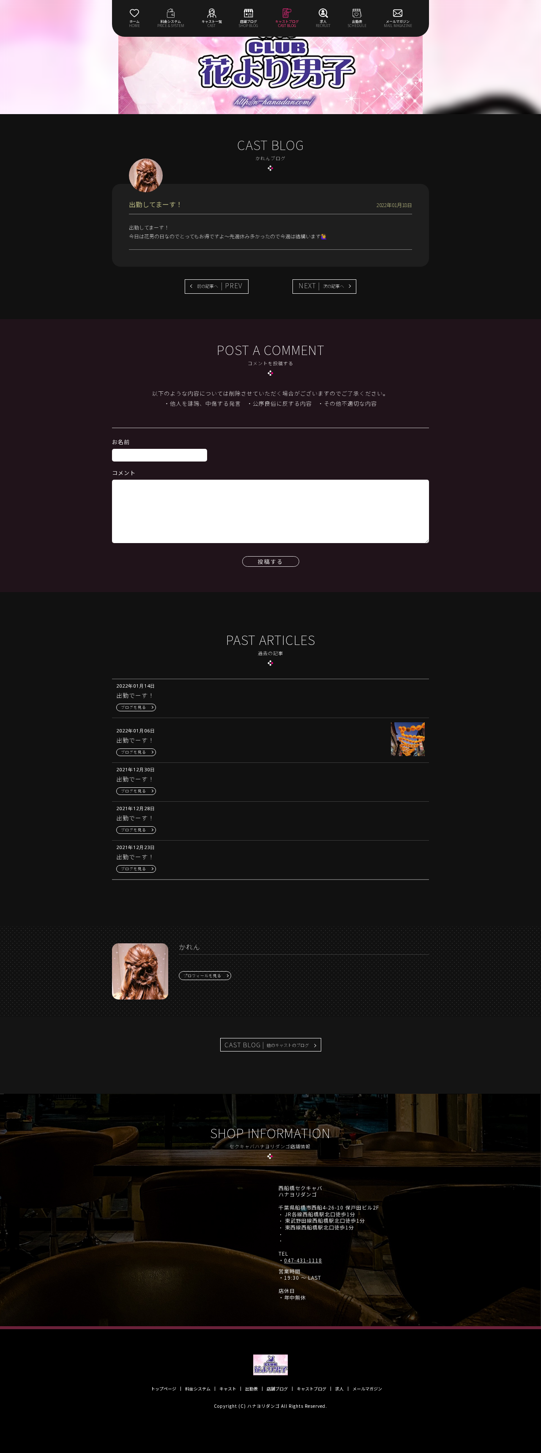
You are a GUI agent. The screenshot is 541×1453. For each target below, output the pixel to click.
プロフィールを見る (202, 975)
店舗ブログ (277, 1389)
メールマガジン (367, 1389)
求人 (339, 1389)
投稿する (270, 561)
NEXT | (321, 285)
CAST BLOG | (266, 1044)
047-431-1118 (303, 1260)
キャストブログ (311, 1389)
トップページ (163, 1389)
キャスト (227, 1389)
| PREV (220, 285)
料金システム (197, 1389)
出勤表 (251, 1389)
